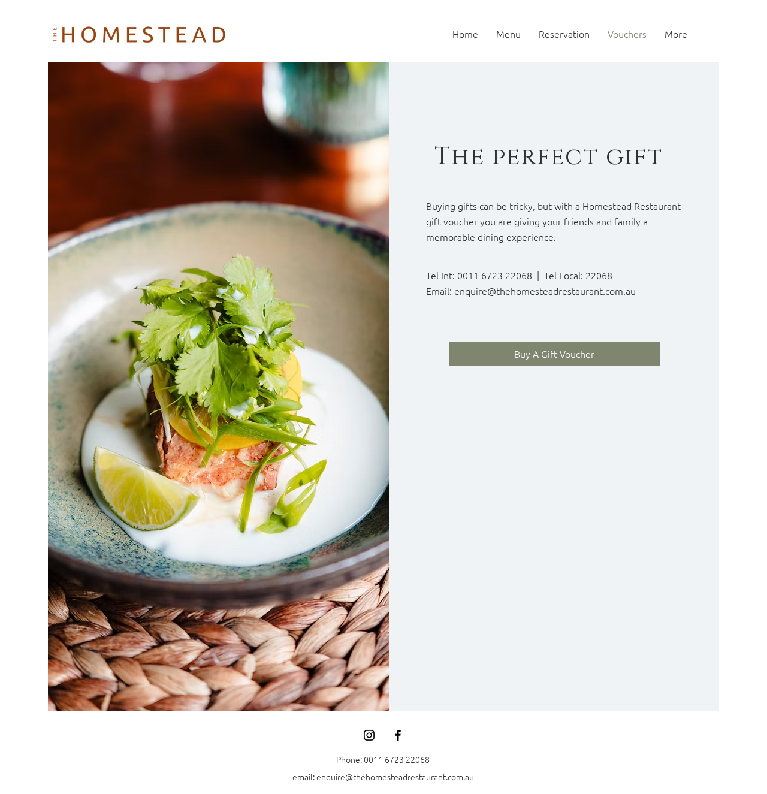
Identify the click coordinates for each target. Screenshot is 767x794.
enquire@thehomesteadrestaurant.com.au (545, 290)
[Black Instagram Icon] (369, 735)
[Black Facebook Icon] (398, 735)
